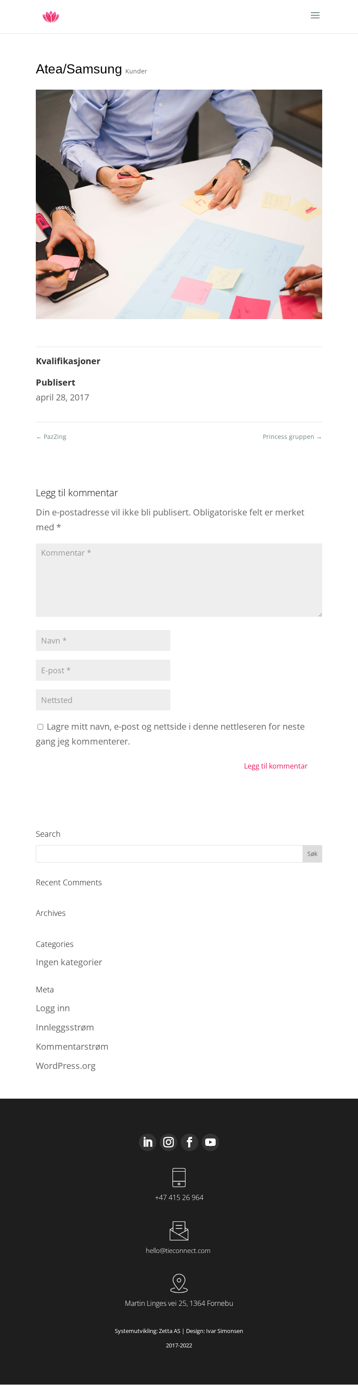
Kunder (136, 71)
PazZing (51, 436)
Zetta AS (169, 1331)
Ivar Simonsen (224, 1331)
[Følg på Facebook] (189, 1142)
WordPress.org (66, 1066)
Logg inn (53, 1008)
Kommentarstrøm (72, 1046)
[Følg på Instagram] (168, 1142)
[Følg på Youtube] (210, 1142)
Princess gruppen (292, 436)
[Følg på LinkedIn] (147, 1142)
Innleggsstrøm (65, 1027)
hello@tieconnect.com (178, 1250)
